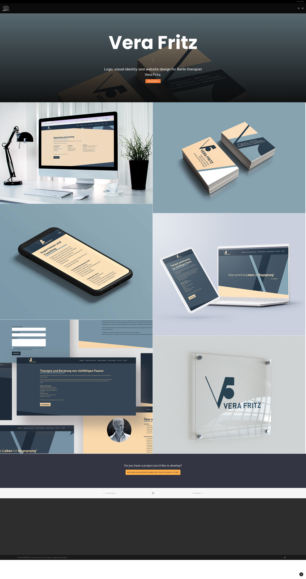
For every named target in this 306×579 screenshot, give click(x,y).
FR (297, 2)
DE (303, 2)
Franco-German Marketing (234, 530)
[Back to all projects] (153, 492)
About (229, 532)
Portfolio (229, 535)
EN (300, 2)
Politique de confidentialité (60, 557)
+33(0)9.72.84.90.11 (30, 526)
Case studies (230, 533)
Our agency (230, 525)
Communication (231, 527)
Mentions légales (47, 557)
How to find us (231, 537)
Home (228, 523)
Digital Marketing (232, 528)
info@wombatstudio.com (31, 527)
